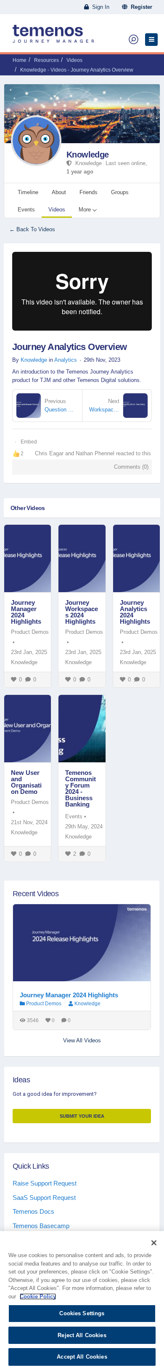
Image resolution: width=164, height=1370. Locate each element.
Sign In (99, 7)
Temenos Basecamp (41, 1225)
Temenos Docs (33, 1211)
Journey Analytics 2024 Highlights (135, 612)
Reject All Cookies (82, 1335)
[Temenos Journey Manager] (53, 37)
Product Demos (30, 632)
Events (73, 816)
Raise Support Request (45, 1183)
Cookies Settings (81, 1313)
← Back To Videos (32, 229)
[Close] (154, 1243)
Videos (74, 60)
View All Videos (82, 1040)
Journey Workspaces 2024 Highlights (81, 612)
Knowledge (87, 154)
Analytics (65, 360)
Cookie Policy (38, 1296)
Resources (46, 60)
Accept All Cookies (82, 1357)
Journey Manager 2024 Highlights (26, 612)
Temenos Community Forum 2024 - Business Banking (80, 788)
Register (139, 7)
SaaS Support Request (44, 1197)
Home (19, 60)
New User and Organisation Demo (26, 782)
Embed (29, 442)
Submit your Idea (82, 1116)
